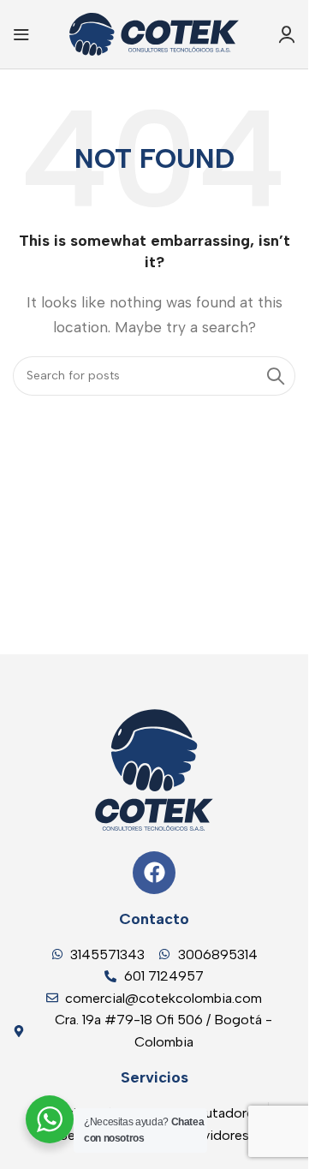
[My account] (287, 34)
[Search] (275, 376)
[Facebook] (154, 872)
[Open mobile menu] (21, 34)
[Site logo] (154, 33)
